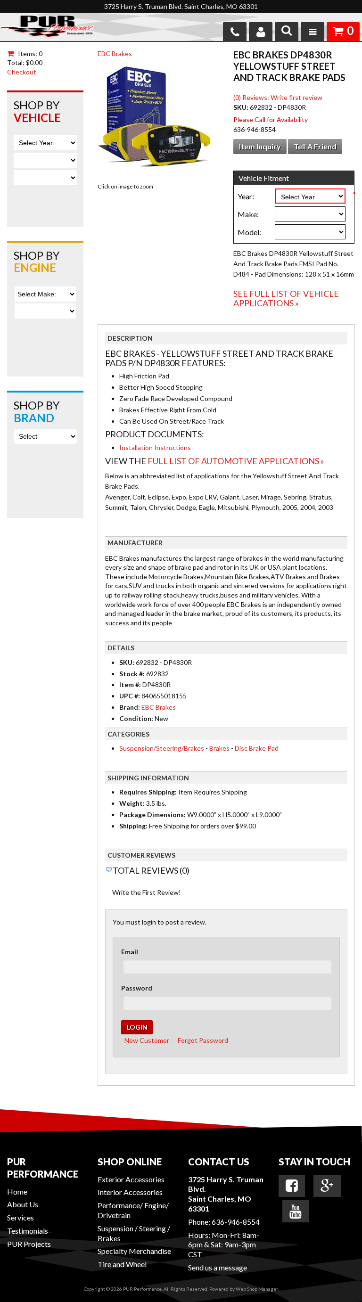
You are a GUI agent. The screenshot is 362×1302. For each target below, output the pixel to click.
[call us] (235, 31)
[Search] (286, 31)
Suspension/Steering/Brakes (161, 748)
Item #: (130, 684)
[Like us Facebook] (292, 1185)
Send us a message (217, 1267)
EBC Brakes (115, 53)
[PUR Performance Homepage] (47, 28)
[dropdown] (312, 31)
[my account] (260, 31)
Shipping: (133, 826)
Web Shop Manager (257, 1289)
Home (17, 1191)
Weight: (132, 803)
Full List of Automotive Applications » (236, 461)
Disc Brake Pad (257, 748)
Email (129, 952)
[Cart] (12, 53)
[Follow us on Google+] (327, 1185)
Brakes (219, 748)
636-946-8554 (236, 1221)
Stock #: (132, 674)
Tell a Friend (315, 146)
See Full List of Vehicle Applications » (286, 298)
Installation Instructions (155, 447)
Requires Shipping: (148, 792)
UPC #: (130, 696)
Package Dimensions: (152, 815)
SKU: (241, 107)
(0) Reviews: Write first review (277, 97)
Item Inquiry (260, 146)
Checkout (21, 72)
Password (136, 988)
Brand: (129, 707)
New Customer (146, 1040)
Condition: (136, 718)
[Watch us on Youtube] (295, 1211)
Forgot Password (203, 1040)
